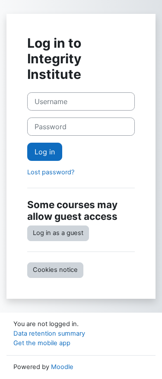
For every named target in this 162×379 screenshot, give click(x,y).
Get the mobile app (41, 343)
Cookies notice (55, 270)
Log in (45, 151)
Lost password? (50, 172)
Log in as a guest (58, 233)
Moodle (62, 367)
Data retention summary (49, 333)
